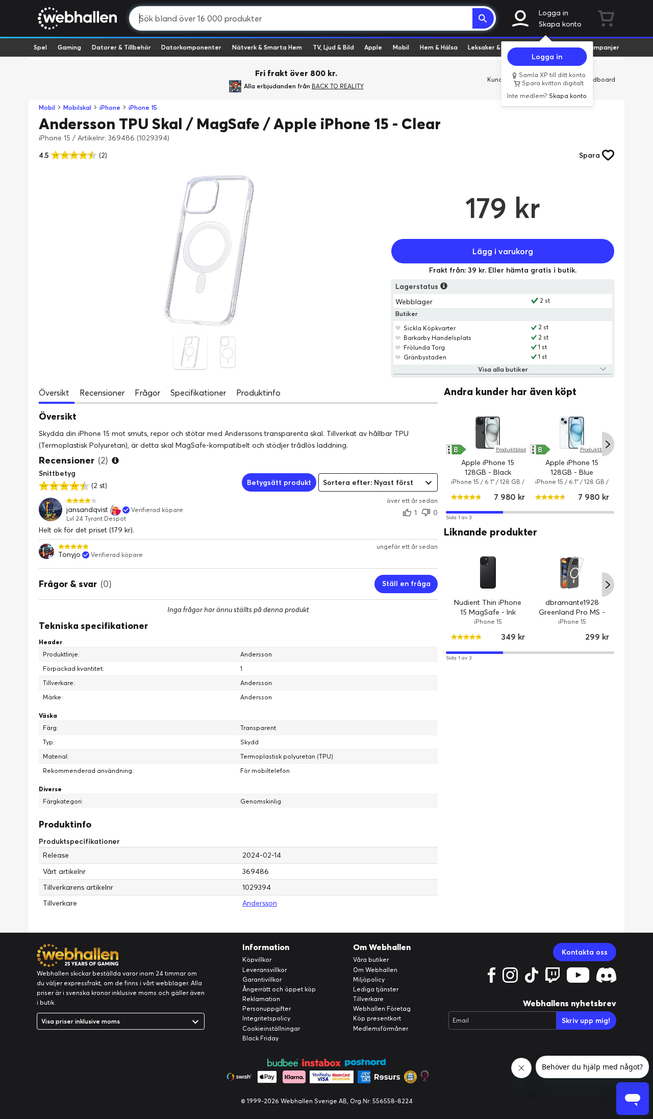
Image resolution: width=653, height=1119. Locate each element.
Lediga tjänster (375, 989)
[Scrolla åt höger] (608, 444)
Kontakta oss (585, 952)
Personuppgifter (266, 1008)
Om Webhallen (375, 970)
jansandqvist (87, 510)
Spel (40, 47)
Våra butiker (371, 959)
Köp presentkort (377, 1018)
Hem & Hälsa (439, 47)
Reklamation (261, 999)
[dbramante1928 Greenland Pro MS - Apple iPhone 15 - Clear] (572, 572)
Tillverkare (368, 999)
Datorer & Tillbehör (121, 47)
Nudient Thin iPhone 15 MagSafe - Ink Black (488, 612)
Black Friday (260, 1038)
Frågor (147, 392)
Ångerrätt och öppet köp (279, 989)
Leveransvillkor (264, 970)
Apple (373, 47)
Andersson (259, 903)
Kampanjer (602, 47)
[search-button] (483, 18)
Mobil (401, 47)
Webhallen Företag (382, 1008)
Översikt (54, 392)
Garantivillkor (262, 979)
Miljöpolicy (369, 979)
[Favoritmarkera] (398, 327)
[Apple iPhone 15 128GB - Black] (488, 432)
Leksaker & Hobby (494, 47)
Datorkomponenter (191, 47)
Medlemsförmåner (380, 1028)
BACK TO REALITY (338, 86)
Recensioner (102, 392)
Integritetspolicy (266, 1018)
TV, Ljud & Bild (333, 47)
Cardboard (598, 79)
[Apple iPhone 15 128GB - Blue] (572, 432)
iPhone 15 (143, 107)
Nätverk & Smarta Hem (267, 47)
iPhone (109, 107)
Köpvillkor (256, 959)
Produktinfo (258, 392)
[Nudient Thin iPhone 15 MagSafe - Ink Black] (488, 572)
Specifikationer (198, 392)
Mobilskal (77, 107)
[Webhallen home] (76, 18)
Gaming (69, 47)
